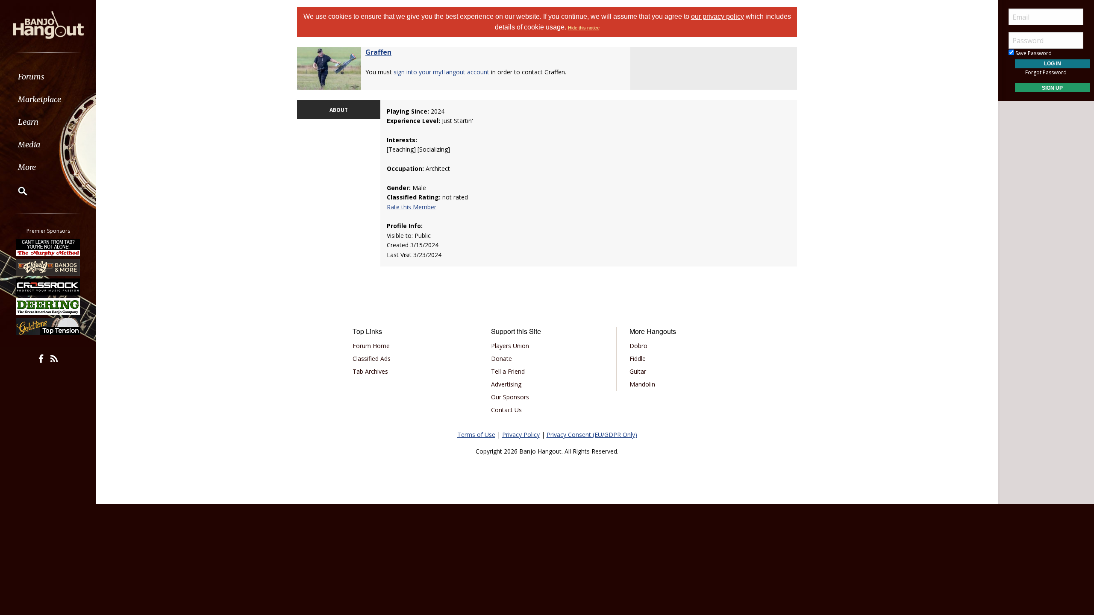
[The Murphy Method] (48, 247)
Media (29, 144)
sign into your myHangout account (441, 72)
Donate (501, 358)
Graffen (378, 52)
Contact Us (506, 410)
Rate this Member (411, 207)
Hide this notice (584, 27)
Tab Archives (370, 371)
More (27, 167)
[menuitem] (48, 76)
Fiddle (637, 358)
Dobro (638, 346)
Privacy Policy (521, 434)
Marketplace (39, 99)
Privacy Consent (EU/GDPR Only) (592, 434)
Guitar (637, 371)
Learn (28, 122)
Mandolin (642, 384)
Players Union (510, 346)
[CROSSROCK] (48, 287)
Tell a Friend (508, 371)
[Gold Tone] (48, 327)
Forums (31, 77)
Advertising (506, 384)
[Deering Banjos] (48, 306)
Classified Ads (372, 358)
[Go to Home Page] (48, 24)
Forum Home (371, 346)
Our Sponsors (510, 397)
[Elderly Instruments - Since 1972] (48, 267)
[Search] (17, 191)
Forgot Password (1046, 72)
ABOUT (338, 110)
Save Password (1033, 53)
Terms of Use (476, 434)
